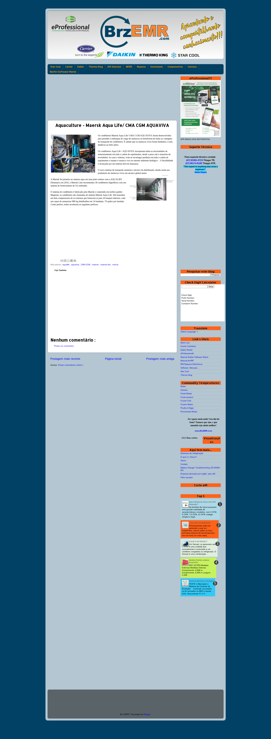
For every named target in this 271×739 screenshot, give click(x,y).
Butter (183, 386)
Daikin (80, 66)
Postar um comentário (64, 346)
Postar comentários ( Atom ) (70, 365)
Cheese (184, 390)
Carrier (69, 66)
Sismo (183, 460)
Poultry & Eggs (187, 408)
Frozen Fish (186, 401)
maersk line (105, 264)
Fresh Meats (186, 393)
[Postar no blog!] (65, 260)
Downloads (156, 66)
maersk (95, 264)
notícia (115, 264)
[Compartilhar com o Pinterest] (74, 260)
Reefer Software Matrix (63, 71)
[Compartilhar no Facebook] (71, 260)
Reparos (141, 66)
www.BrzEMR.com (203, 431)
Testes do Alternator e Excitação (201, 581)
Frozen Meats (187, 404)
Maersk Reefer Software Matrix (194, 357)
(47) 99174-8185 (193, 163)
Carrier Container (188, 346)
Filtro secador (187, 477)
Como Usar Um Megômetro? (200, 523)
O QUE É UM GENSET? (198, 542)
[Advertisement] (112, 96)
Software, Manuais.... (190, 368)
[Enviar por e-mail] (61, 260)
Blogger (147, 714)
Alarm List (185, 343)
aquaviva (75, 264)
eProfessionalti (187, 353)
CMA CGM (86, 264)
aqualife (66, 264)
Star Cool (55, 66)
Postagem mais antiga (160, 358)
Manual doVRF (187, 360)
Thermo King (96, 66)
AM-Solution (114, 66)
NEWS (129, 66)
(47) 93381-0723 (194, 160)
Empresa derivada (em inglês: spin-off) (198, 474)
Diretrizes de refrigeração (192, 453)
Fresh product (187, 397)
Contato (192, 66)
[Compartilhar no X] (68, 260)
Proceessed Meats (189, 411)
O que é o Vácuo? (189, 457)
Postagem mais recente (65, 358)
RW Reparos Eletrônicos (191, 364)
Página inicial (113, 358)
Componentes (175, 66)
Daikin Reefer (187, 350)
